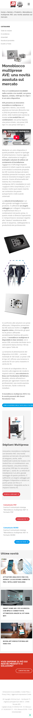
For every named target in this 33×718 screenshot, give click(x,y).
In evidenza (5, 34)
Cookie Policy (25, 692)
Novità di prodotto (7, 40)
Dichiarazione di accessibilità (11, 692)
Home (3, 12)
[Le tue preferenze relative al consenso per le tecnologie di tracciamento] (30, 715)
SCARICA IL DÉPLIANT (10, 494)
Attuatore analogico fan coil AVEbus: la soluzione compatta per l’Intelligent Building (16, 579)
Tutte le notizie (6, 31)
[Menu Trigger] (28, 4)
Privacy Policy (6, 694)
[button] (24, 671)
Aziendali (4, 37)
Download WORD (21, 542)
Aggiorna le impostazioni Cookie (21, 694)
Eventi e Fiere (6, 44)
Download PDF (21, 519)
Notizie (10, 12)
